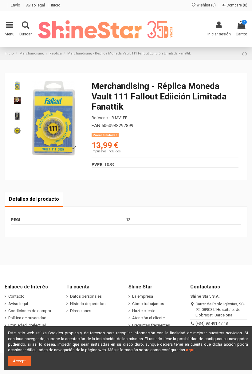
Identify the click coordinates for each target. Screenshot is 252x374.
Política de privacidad (27, 318)
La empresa (142, 296)
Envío (16, 5)
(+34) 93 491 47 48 (211, 323)
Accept (19, 361)
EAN (96, 125)
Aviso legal (36, 5)
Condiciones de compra (29, 310)
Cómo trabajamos (148, 303)
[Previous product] (243, 53)
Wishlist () (206, 5)
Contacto (16, 296)
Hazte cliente (143, 310)
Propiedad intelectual (27, 325)
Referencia (101, 117)
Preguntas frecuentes (151, 325)
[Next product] (246, 53)
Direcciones (80, 310)
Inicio (55, 5)
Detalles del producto (34, 199)
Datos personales (86, 296)
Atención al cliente (148, 318)
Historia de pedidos (87, 303)
